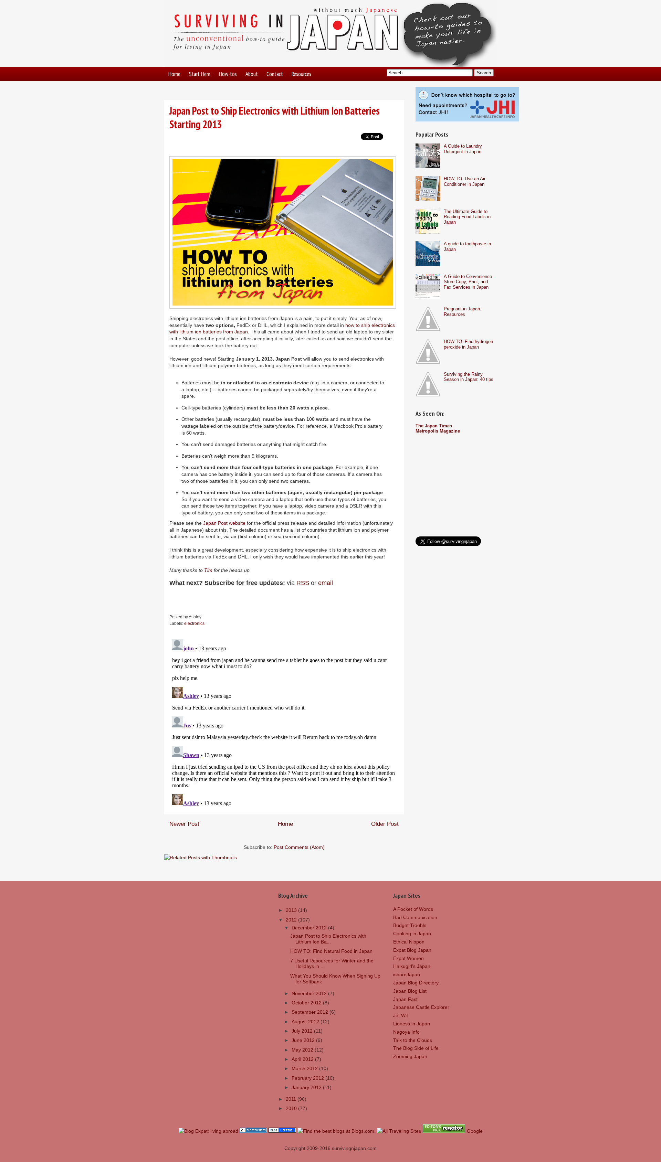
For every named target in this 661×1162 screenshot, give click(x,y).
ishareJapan (406, 974)
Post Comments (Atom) (299, 847)
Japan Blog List (410, 991)
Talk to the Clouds (412, 1040)
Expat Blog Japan (412, 950)
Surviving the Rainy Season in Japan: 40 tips (468, 377)
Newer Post (184, 824)
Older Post (385, 824)
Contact (274, 74)
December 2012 (310, 927)
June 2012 (304, 1040)
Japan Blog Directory (416, 982)
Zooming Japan (410, 1056)
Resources (301, 74)
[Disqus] (284, 723)
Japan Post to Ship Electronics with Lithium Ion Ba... (328, 939)
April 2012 (303, 1059)
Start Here (199, 74)
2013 (292, 910)
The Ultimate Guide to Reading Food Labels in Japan (467, 217)
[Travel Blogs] (253, 1131)
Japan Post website (224, 523)
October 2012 (307, 1002)
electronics (194, 623)
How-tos (228, 74)
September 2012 (310, 1012)
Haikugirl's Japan (411, 966)
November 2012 (310, 993)
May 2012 (303, 1050)
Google (475, 1131)
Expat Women (408, 958)
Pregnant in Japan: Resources (462, 311)
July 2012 (303, 1031)
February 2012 (308, 1078)
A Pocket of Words (413, 909)
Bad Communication (415, 917)
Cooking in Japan (412, 933)
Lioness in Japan (411, 1023)
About (251, 74)
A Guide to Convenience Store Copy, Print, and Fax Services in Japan (468, 282)
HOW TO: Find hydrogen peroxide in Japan (468, 344)
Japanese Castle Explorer (421, 1007)
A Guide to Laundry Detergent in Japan (463, 148)
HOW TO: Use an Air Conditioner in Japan (464, 181)
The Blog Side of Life (416, 1048)
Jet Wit (400, 1015)
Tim (208, 570)
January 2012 (307, 1087)
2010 (292, 1108)
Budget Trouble (410, 925)
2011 (291, 1099)
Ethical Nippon (408, 942)
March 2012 (305, 1068)
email (325, 582)
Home (174, 74)
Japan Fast (405, 999)
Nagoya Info (406, 1032)
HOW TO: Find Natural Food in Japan (331, 951)
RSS (302, 582)
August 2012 (306, 1021)
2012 (292, 920)
